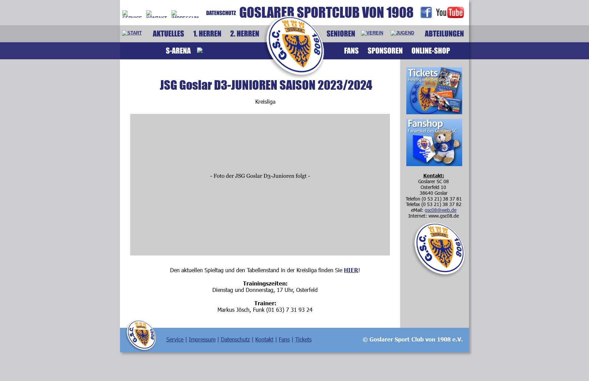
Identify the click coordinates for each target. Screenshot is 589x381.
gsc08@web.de (440, 210)
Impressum (202, 339)
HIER (351, 269)
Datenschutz (235, 339)
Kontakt (264, 339)
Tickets (303, 339)
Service (174, 339)
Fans (284, 339)
